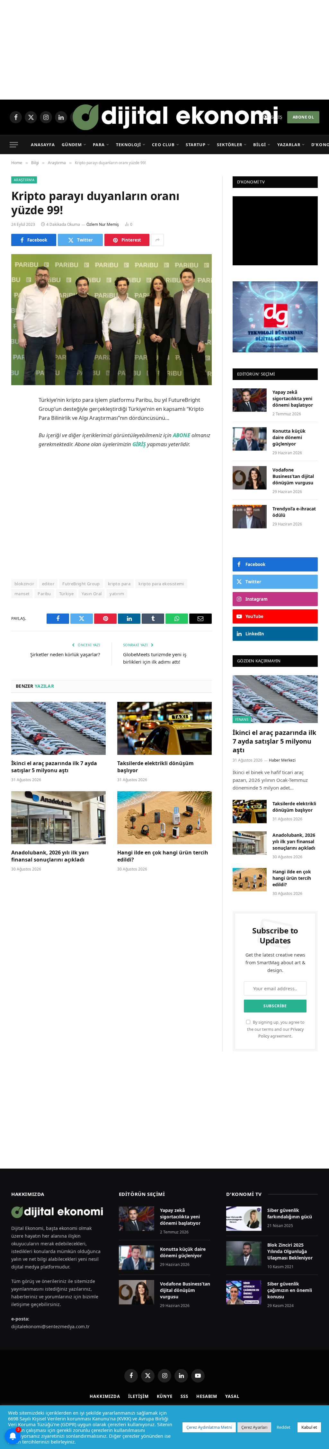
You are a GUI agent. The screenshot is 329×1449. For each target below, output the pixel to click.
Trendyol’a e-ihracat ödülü (294, 512)
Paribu (44, 593)
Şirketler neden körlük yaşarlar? (65, 654)
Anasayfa (43, 144)
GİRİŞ (139, 444)
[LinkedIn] (17, 449)
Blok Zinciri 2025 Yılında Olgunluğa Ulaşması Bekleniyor (290, 1251)
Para (99, 144)
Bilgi (259, 144)
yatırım (117, 593)
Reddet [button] (283, 1427)
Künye (165, 1396)
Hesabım (206, 1396)
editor (48, 584)
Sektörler (229, 144)
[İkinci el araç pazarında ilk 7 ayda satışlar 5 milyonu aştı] (58, 728)
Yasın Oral (92, 593)
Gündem (72, 144)
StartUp (196, 144)
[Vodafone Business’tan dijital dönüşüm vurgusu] (250, 478)
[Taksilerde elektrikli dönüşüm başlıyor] (164, 728)
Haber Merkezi (282, 760)
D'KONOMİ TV (244, 1194)
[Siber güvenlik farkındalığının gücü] (244, 1218)
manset (22, 593)
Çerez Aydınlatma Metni (209, 1427)
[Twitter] (17, 433)
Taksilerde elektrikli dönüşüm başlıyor (155, 767)
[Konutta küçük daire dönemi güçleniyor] (250, 439)
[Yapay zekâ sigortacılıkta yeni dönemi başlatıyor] (250, 400)
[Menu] (14, 144)
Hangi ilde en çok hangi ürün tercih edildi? (162, 856)
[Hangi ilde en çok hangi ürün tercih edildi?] (164, 817)
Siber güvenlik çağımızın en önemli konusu (289, 1290)
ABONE (181, 435)
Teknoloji (128, 144)
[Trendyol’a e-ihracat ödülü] (250, 516)
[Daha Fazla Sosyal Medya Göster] (157, 240)
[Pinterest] (17, 465)
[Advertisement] (164, 50)
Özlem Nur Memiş (102, 224)
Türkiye (66, 593)
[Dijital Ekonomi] (175, 117)
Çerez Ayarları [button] (254, 1427)
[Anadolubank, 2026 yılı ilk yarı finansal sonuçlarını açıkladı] (58, 817)
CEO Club (163, 144)
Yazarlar (288, 144)
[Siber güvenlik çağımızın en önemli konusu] (244, 1292)
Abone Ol (303, 117)
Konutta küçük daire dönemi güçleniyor (289, 437)
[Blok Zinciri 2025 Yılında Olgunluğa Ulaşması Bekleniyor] (244, 1253)
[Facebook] (17, 416)
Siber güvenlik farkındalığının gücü (289, 1213)
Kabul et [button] (309, 1427)
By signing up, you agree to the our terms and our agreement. (276, 1029)
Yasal (232, 1396)
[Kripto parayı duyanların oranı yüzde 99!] (111, 319)
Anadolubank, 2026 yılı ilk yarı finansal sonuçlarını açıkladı (50, 856)
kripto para (119, 584)
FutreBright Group (81, 584)
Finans (241, 719)
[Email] (17, 482)
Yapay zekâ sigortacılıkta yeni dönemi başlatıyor (292, 398)
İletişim (138, 1396)
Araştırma (24, 179)
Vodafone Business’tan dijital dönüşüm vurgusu (293, 476)
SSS (184, 1396)
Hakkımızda (105, 1396)
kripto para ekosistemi (161, 584)
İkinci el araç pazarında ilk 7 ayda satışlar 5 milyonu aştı (54, 767)
